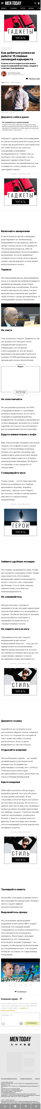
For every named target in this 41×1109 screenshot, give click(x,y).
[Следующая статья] (20, 1029)
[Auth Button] (39, 3)
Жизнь (3, 48)
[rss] (12, 1045)
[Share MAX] (15, 1106)
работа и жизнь (15, 82)
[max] (29, 1045)
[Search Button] (35, 3)
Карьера (9, 48)
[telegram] (20, 1045)
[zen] (25, 1045)
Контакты (37, 1078)
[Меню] (2, 3)
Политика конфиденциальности (9, 1078)
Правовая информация (26, 1078)
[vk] (16, 1045)
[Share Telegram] (25, 1106)
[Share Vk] (5, 1106)
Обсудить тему (34, 78)
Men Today (13, 3)
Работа (7, 82)
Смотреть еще (20, 392)
